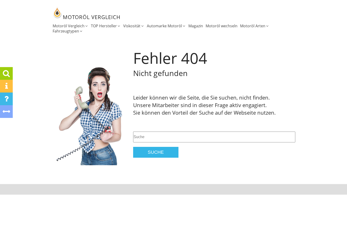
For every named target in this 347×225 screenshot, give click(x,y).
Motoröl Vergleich (69, 25)
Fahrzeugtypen (66, 31)
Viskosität (131, 25)
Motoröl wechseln (221, 25)
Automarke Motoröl (164, 25)
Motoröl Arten (252, 25)
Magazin (195, 25)
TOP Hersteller (104, 25)
